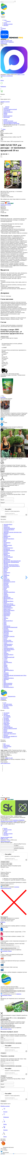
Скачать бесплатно (8, 1026)
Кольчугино (6, 579)
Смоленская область (8, 654)
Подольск (5, 628)
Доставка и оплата (7, 705)
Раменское (6, 635)
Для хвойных (6, 720)
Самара (5, 642)
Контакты (5, 706)
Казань (5, 571)
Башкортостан (6, 536)
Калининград (6, 572)
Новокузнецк (6, 611)
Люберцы (5, 594)
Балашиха (5, 533)
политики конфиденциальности (10, 887)
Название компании (19, 848)
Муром (5, 602)
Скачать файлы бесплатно (8, 948)
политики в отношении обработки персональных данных (12, 820)
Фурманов (6, 672)
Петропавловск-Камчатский (10, 627)
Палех (4, 622)
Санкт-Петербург (7, 645)
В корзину (3, 397)
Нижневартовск (7, 606)
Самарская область (8, 644)
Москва (5, 599)
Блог (4, 743)
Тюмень (5, 666)
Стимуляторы (6, 725)
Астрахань (6, 531)
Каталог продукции (8, 121)
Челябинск (6, 676)
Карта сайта (6, 708)
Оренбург (5, 618)
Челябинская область (8, 678)
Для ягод (5, 714)
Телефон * (16, 845)
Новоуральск (6, 615)
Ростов (5, 639)
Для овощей (6, 712)
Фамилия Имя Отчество (20, 844)
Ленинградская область (9, 592)
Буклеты (5, 747)
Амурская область (7, 524)
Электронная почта (19, 847)
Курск (4, 589)
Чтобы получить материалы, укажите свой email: (12, 943)
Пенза (4, 623)
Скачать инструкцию (6, 204)
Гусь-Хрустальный (8, 557)
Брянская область (7, 545)
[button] (4, 1153)
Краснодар (6, 585)
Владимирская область (9, 550)
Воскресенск (6, 553)
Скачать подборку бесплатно (13, 991)
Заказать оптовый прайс (6, 837)
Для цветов (6, 719)
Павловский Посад (8, 620)
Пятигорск (6, 632)
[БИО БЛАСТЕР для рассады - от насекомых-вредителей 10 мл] (13, 190)
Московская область (8, 601)
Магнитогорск (7, 597)
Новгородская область (8, 610)
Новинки (5, 735)
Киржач (5, 577)
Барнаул (5, 534)
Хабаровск (6, 674)
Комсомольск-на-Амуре (9, 581)
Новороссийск (7, 613)
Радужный (6, 633)
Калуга (5, 573)
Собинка (5, 655)
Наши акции (6, 723)
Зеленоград (6, 567)
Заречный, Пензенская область (11, 564)
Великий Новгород (8, 547)
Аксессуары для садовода (9, 733)
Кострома (5, 584)
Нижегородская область (9, 605)
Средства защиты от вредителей (11, 123)
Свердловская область (8, 649)
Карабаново (6, 575)
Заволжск (5, 563)
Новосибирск (6, 614)
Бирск (4, 541)
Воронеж (5, 551)
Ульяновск (6, 668)
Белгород (5, 537)
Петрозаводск (6, 626)
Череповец (6, 679)
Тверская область (7, 662)
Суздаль (5, 658)
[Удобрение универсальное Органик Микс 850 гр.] (8, 394)
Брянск (5, 544)
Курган (5, 588)
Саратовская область (8, 648)
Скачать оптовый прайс (6, 40)
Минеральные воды (8, 598)
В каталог (3, 922)
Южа (4, 682)
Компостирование (7, 732)
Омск (4, 616)
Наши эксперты (7, 746)
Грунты (5, 731)
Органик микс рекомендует (10, 736)
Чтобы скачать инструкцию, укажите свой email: (12, 1023)
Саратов (5, 646)
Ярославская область (8, 687)
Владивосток (6, 549)
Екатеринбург (6, 559)
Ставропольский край (8, 657)
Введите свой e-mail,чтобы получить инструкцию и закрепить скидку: (13, 1021)
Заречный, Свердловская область (11, 566)
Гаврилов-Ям (6, 555)
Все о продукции (7, 704)
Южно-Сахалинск (7, 683)
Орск (4, 619)
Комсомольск (6, 580)
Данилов (5, 558)
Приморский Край (8, 631)
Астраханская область (8, 529)
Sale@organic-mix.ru (5, 763)
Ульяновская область (8, 670)
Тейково (5, 665)
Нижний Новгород (8, 607)
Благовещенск (6, 542)
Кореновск (6, 583)
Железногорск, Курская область (11, 562)
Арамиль (5, 525)
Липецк (5, 593)
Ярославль (6, 685)
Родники (5, 637)
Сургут (5, 659)
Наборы (5, 729)
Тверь (4, 663)
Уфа (4, 671)
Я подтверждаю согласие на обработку (11, 950)
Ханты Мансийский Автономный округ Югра (14, 675)
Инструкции (6, 737)
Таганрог (5, 661)
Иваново (5, 568)
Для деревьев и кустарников (7, 716)
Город (15, 850)
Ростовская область (8, 641)
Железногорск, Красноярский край (12, 560)
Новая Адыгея (6, 609)
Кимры (5, 576)
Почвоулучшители (7, 727)
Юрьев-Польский (7, 684)
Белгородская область (8, 538)
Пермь (5, 624)
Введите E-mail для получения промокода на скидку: (13, 882)
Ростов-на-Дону (7, 640)
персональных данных (6, 951)
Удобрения (6, 724)
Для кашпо (6, 718)
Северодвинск (6, 650)
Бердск (5, 540)
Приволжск (6, 629)
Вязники (5, 554)
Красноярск (6, 586)
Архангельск (6, 527)
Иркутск (5, 570)
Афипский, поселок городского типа (12, 532)
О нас (4, 702)
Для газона (6, 722)
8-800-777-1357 (4, 42)
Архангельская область (9, 528)
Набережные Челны (8, 603)
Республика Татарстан (8, 636)
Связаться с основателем (7, 75)
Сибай (5, 652)
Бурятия (5, 546)
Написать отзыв (4, 336)
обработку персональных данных (11, 994)
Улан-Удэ (5, 667)
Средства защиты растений (10, 122)
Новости (8, 21)
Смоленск (5, 653)
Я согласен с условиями (10, 887)
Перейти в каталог (5, 101)
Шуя (4, 680)
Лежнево (5, 590)
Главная (5, 119)
